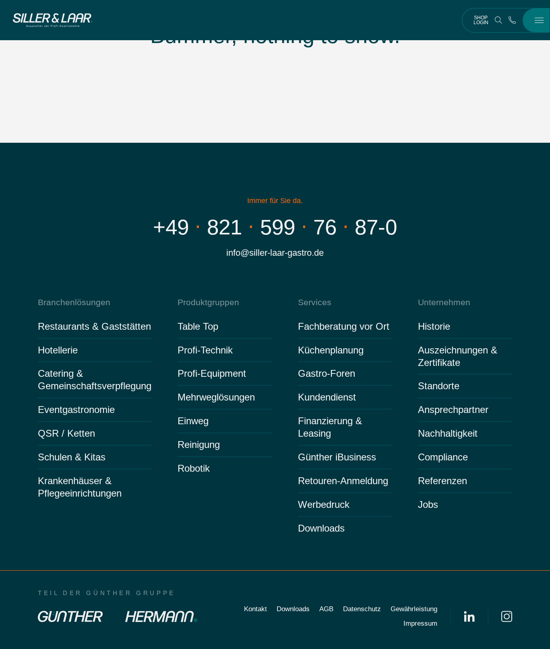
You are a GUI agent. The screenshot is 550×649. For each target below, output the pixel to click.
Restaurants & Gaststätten (94, 326)
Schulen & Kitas (71, 457)
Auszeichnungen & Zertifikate (457, 356)
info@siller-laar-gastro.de (275, 253)
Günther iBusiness (337, 457)
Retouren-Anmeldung (343, 480)
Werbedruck (323, 504)
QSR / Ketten (66, 433)
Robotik (194, 468)
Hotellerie (58, 350)
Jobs (428, 504)
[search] (498, 20)
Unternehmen (444, 302)
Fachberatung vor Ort (343, 326)
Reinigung (199, 444)
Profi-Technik (205, 350)
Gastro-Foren (326, 373)
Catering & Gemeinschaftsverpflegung (94, 379)
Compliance (443, 457)
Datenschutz (362, 609)
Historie (434, 326)
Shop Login (480, 20)
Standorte (438, 385)
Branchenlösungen (74, 302)
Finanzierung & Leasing (330, 427)
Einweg (193, 420)
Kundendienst (327, 397)
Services (314, 302)
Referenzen (442, 480)
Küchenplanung (331, 350)
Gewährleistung (414, 609)
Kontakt (255, 609)
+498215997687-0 (275, 227)
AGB (326, 609)
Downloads (321, 528)
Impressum (420, 623)
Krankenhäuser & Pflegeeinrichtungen (80, 487)
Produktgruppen (208, 302)
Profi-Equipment (212, 373)
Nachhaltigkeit (448, 433)
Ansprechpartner (453, 409)
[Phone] (512, 20)
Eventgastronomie (76, 409)
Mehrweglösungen (216, 397)
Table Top (198, 326)
